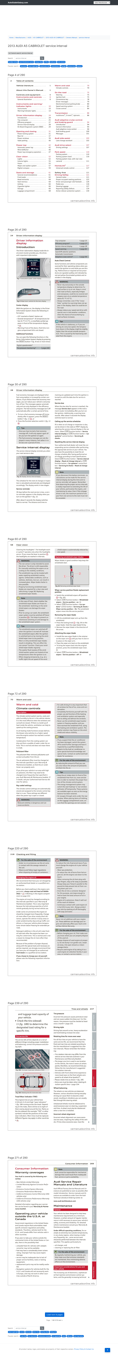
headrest (79, 66)
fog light (63, 66)
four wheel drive (32, 1336)
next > (60, 1320)
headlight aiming (12, 62)
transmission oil (55, 66)
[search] (42, 58)
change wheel (38, 62)
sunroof (22, 1332)
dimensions (23, 66)
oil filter (46, 62)
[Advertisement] (59, 20)
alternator (28, 1332)
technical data (71, 66)
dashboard (53, 62)
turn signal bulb (56, 1336)
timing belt (53, 1332)
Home (11, 37)
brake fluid (23, 1336)
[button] (107, 1350)
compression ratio (45, 66)
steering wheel (45, 1332)
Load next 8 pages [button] (55, 1315)
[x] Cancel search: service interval (20, 53)
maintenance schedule (44, 1336)
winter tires (36, 1332)
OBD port (69, 1336)
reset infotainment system (26, 62)
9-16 (56, 1320)
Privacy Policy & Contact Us (84, 1349)
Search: (10, 58)
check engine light (33, 66)
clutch (64, 1336)
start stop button (78, 1336)
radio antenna (61, 62)
